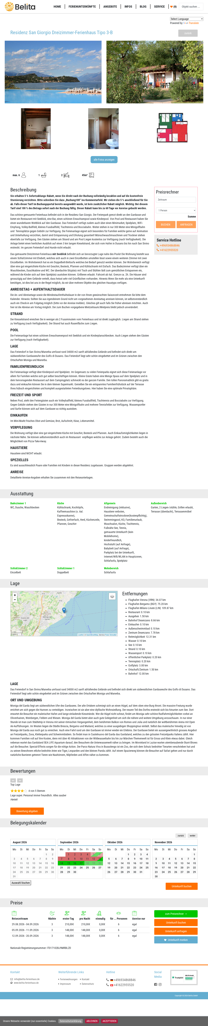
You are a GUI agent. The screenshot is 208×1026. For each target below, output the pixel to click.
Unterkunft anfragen (176, 931)
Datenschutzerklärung (70, 1021)
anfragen (186, 224)
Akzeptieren (109, 1021)
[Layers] (112, 596)
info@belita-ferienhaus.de (27, 979)
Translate (194, 23)
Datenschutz (88, 983)
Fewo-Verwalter (111, 634)
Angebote (110, 6)
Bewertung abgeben (27, 811)
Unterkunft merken (178, 939)
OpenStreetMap (92, 634)
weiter (192, 835)
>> (20, 780)
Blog (143, 6)
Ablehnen (91, 1021)
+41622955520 (169, 250)
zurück (188, 33)
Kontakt (85, 979)
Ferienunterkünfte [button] (82, 6)
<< (13, 780)
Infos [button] (128, 6)
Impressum (65, 983)
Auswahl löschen (21, 882)
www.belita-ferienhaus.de (26, 982)
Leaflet (80, 634)
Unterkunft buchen (182, 886)
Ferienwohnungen (69, 979)
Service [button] (159, 6)
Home (57, 6)
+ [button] (15, 595)
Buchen (165, 224)
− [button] (15, 600)
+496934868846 (170, 245)
